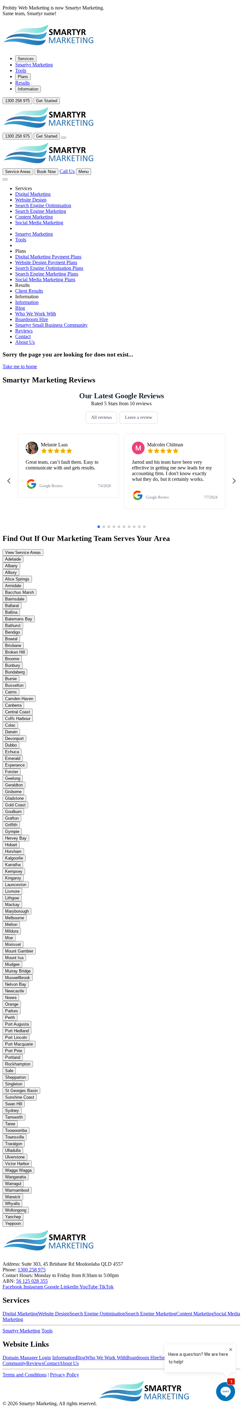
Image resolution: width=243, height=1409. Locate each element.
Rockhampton (17, 1064)
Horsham (13, 851)
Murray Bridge (18, 971)
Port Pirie (13, 1050)
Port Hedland (17, 1030)
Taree (10, 1123)
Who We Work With (105, 1357)
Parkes (11, 1011)
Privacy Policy (64, 1374)
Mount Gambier (19, 951)
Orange (11, 1004)
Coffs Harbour (17, 718)
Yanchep (13, 1216)
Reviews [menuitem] (24, 330)
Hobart (11, 844)
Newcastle (14, 991)
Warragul (13, 1183)
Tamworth (14, 1117)
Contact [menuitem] (23, 336)
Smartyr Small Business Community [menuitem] (51, 325)
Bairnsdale (14, 599)
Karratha (13, 864)
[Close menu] (5, 179)
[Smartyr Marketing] (144, 1403)
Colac (10, 725)
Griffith (11, 824)
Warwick (13, 1197)
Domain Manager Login (27, 1357)
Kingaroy (13, 878)
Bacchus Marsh (19, 592)
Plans (23, 76)
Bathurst (13, 625)
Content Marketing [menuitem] (34, 217)
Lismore (12, 891)
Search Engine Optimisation (97, 1313)
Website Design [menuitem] (31, 199)
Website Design (53, 1313)
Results (22, 82)
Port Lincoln (16, 1037)
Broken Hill (15, 652)
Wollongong (15, 1210)
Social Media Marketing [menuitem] (39, 222)
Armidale (13, 585)
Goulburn (13, 811)
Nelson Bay (15, 984)
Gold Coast (15, 805)
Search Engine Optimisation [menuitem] (43, 205)
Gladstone (14, 798)
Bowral (11, 638)
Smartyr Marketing (34, 64)
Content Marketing (195, 1313)
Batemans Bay (18, 619)
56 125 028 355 (32, 1281)
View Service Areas (23, 552)
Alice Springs (17, 579)
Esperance (15, 765)
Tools (20, 70)
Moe (9, 937)
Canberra (13, 705)
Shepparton (15, 1077)
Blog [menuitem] (20, 308)
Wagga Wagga (18, 1170)
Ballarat (12, 605)
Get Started (46, 100)
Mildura (11, 931)
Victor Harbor (17, 1163)
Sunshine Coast (19, 1097)
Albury (11, 572)
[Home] (49, 47)
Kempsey (13, 871)
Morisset (13, 944)
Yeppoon (13, 1223)
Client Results (29, 291)
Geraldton (14, 785)
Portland (12, 1057)
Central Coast (17, 712)
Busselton (14, 685)
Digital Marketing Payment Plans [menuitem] (48, 256)
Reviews (35, 1363)
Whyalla (12, 1203)
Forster (11, 771)
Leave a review (138, 417)
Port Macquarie (19, 1044)
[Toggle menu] (63, 138)
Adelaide (13, 559)
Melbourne (14, 918)
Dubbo (11, 745)
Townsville (14, 1137)
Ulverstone (15, 1157)
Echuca (12, 751)
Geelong (12, 778)
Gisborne (13, 791)
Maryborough (17, 911)
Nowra (10, 997)
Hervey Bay (16, 838)
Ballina (11, 612)
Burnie (11, 678)
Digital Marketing (20, 1313)
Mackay (12, 904)
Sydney (12, 1110)
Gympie (12, 831)
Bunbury (12, 665)
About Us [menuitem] (25, 342)
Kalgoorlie (14, 858)
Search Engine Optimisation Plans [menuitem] (49, 268)
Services (26, 58)
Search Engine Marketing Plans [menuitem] (46, 273)
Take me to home (20, 366)
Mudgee (12, 964)
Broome (12, 658)
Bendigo (12, 632)
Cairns (11, 692)
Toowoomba (16, 1130)
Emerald (12, 758)
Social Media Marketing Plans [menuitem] (45, 279)
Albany (11, 565)
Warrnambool (17, 1190)
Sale (9, 1070)
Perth (10, 1017)
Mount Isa (14, 957)
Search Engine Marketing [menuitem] (40, 211)
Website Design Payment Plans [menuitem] (46, 262)
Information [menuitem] (27, 302)
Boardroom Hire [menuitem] (31, 319)
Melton (11, 924)
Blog (80, 1357)
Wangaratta (15, 1177)
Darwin (11, 731)
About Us (69, 1363)
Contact (51, 1363)
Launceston (15, 884)
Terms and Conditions (25, 1374)
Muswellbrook (17, 977)
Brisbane (13, 645)
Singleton (13, 1084)
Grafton (12, 818)
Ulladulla (13, 1150)
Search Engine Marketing (150, 1313)
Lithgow (12, 898)
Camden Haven (19, 698)
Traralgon (13, 1143)
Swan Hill (13, 1104)
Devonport (14, 738)
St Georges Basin (21, 1090)
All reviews (101, 417)
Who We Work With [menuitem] (35, 313)
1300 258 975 (17, 100)
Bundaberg (15, 672)
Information (28, 89)
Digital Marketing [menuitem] (33, 194)
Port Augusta (17, 1024)
